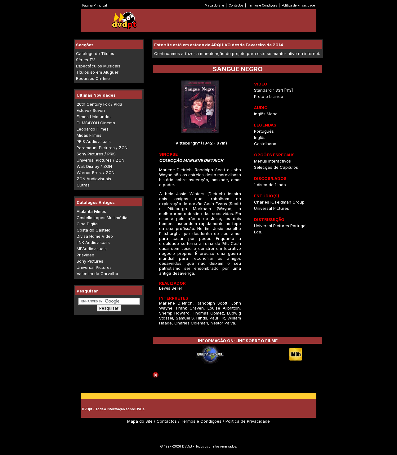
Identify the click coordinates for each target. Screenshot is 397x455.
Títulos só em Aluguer (97, 72)
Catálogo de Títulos (95, 53)
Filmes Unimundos (94, 116)
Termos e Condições (262, 5)
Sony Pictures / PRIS (96, 153)
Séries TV (85, 59)
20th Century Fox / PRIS (99, 104)
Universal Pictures (94, 267)
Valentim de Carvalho (97, 273)
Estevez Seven (91, 110)
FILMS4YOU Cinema (96, 122)
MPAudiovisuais (92, 248)
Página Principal (94, 5)
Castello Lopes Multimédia (102, 217)
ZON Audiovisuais (94, 178)
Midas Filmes (89, 135)
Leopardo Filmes (93, 128)
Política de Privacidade (298, 5)
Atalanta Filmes (91, 211)
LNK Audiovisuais (93, 242)
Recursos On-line (93, 78)
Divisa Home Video (95, 236)
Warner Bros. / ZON (95, 172)
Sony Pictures (90, 261)
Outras (83, 184)
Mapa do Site (214, 5)
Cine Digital (88, 223)
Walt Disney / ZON (94, 166)
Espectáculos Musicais (98, 65)
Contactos (236, 5)
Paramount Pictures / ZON (102, 147)
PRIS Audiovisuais (94, 141)
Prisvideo (85, 254)
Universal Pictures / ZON (100, 160)
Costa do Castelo (93, 230)
